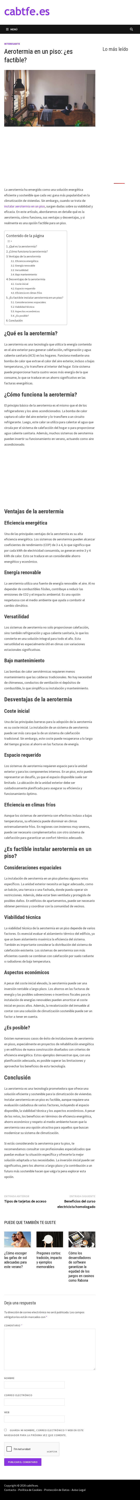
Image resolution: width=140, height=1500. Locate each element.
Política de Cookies (30, 1490)
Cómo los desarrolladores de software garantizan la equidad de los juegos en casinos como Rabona (81, 1267)
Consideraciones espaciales (30, 302)
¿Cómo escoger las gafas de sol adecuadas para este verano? (15, 1260)
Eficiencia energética (26, 261)
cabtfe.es (32, 1485)
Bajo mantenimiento (26, 274)
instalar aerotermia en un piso (24, 206)
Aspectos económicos (27, 311)
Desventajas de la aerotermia (27, 279)
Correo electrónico (18, 1395)
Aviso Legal (79, 1490)
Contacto (10, 1490)
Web (6, 1412)
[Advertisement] (49, 160)
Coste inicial (21, 284)
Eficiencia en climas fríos (28, 292)
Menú (14, 29)
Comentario (13, 1325)
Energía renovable (25, 265)
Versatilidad (21, 270)
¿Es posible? (22, 315)
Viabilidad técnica (24, 306)
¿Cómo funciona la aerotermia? (28, 251)
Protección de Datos (56, 1490)
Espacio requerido (25, 288)
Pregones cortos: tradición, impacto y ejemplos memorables (49, 1260)
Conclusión (16, 320)
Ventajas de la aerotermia (25, 256)
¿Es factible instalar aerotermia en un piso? (36, 297)
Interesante (12, 43)
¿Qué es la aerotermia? (23, 246)
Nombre (9, 1378)
